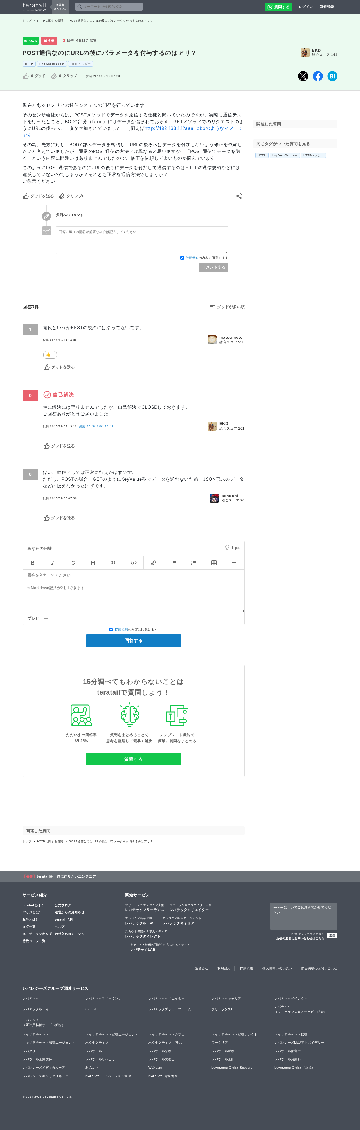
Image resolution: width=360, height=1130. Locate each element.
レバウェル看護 (223, 1051)
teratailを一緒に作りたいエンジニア (66, 876)
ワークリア (220, 1042)
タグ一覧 (29, 926)
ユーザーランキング (37, 933)
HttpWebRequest (51, 63)
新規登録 (327, 7)
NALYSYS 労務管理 (162, 1076)
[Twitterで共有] (303, 76)
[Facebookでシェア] (318, 76)
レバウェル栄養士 (161, 1059)
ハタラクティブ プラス (165, 1042)
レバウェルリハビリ (100, 1059)
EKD (316, 50)
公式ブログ (63, 905)
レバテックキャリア (181, 921)
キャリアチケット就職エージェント (112, 1034)
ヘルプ (60, 926)
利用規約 (224, 968)
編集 (96, 426)
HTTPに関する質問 (50, 20)
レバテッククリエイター (191, 907)
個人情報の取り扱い (277, 968)
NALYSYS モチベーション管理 (108, 1076)
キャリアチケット (35, 1034)
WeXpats (155, 1067)
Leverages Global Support (232, 1067)
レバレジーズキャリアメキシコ (45, 1076)
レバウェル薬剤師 (287, 1059)
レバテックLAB (160, 947)
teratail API (64, 919)
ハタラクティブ (97, 1042)
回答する (134, 640)
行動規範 (192, 257)
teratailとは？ (33, 905)
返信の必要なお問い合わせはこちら (300, 938)
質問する (133, 759)
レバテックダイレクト (146, 934)
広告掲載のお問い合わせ (319, 968)
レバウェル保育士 (287, 1051)
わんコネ (92, 1067)
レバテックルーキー (141, 921)
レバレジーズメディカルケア (43, 1067)
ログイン (306, 7)
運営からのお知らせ (69, 912)
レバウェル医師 (223, 1059)
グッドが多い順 (231, 307)
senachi (230, 496)
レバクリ (29, 1051)
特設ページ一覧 (34, 941)
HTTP (29, 63)
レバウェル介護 (160, 1051)
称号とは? (30, 919)
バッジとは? (31, 912)
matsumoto (231, 337)
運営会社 (201, 968)
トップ (27, 20)
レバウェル (94, 1051)
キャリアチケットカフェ (166, 1034)
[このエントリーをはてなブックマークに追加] (332, 76)
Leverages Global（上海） (294, 1067)
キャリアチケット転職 (290, 1034)
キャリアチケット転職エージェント (48, 1042)
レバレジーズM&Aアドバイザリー (299, 1042)
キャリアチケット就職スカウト (235, 1034)
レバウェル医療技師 (37, 1059)
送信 (332, 935)
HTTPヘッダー (81, 63)
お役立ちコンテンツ (69, 933)
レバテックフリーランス (145, 907)
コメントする (214, 267)
